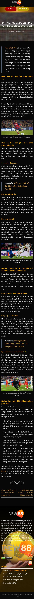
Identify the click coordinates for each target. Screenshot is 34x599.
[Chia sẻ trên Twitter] (15, 482)
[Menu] (31, 4)
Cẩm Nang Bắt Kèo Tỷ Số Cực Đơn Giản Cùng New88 (17, 186)
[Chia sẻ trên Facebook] (11, 482)
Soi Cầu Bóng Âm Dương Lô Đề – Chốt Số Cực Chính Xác (25, 492)
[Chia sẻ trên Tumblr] (22, 482)
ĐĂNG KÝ (11, 9)
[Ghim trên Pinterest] (18, 482)
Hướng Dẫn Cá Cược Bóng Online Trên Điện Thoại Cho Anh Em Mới (16, 344)
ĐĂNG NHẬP (23, 9)
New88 (3, 471)
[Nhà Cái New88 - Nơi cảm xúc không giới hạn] (17, 3)
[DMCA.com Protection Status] (7, 557)
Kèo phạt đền (11, 48)
